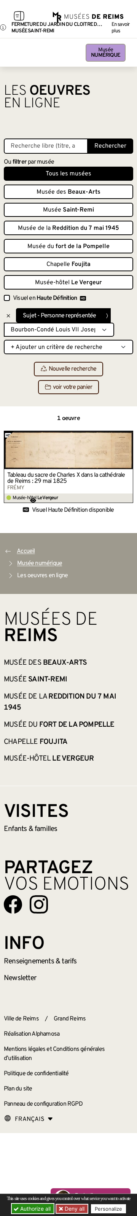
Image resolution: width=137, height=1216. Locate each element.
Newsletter (20, 978)
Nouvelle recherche (73, 369)
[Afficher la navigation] (19, 17)
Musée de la (68, 228)
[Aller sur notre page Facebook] (13, 904)
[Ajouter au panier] (127, 436)
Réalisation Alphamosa (31, 1034)
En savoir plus (121, 28)
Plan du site (18, 1089)
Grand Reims (70, 1019)
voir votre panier (72, 387)
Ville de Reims (21, 1019)
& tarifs (40, 961)
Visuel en (45, 298)
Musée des (68, 192)
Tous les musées (68, 174)
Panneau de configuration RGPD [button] (43, 1104)
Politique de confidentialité (36, 1074)
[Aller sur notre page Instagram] (39, 904)
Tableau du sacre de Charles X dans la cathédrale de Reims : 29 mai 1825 (66, 478)
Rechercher (110, 146)
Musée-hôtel (68, 282)
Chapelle (68, 264)
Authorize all (35, 1208)
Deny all (73, 1208)
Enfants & (30, 829)
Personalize (108, 1209)
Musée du (68, 246)
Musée (105, 52)
